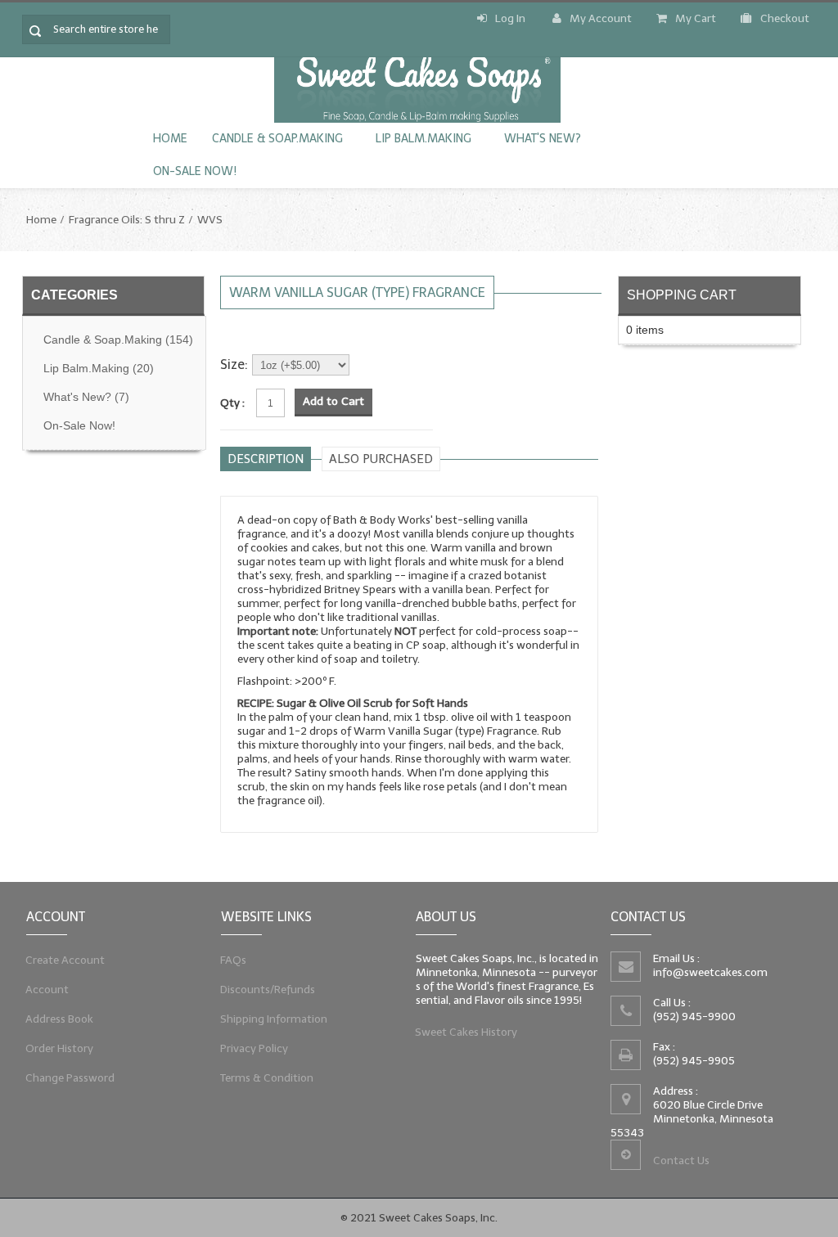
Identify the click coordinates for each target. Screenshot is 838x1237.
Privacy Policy (254, 1048)
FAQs (233, 960)
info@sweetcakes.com (710, 972)
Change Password (70, 1078)
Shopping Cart (682, 294)
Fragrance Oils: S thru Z (127, 220)
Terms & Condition (267, 1078)
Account (47, 989)
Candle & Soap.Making (277, 139)
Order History (59, 1048)
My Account (601, 18)
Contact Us (681, 1160)
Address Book (59, 1019)
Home (170, 139)
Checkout (784, 18)
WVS (210, 220)
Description (266, 459)
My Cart (695, 18)
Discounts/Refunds (268, 989)
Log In (510, 18)
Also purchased (381, 459)
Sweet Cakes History (466, 1032)
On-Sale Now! (195, 171)
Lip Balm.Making (423, 139)
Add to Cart (333, 401)
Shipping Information (274, 1019)
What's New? (542, 139)
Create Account (65, 960)
